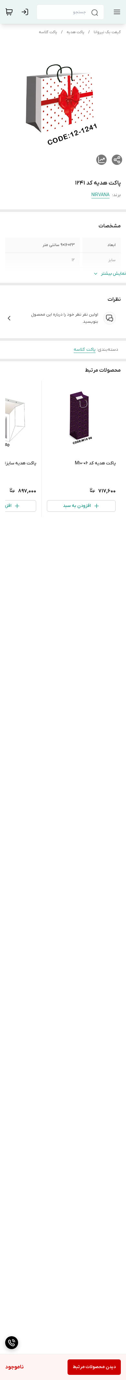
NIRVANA (100, 195)
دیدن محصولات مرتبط (94, 1367)
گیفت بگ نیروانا (107, 32)
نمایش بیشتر (113, 274)
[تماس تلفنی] (11, 1342)
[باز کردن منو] (115, 12)
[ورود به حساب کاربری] (26, 12)
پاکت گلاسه (48, 32)
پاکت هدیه (75, 32)
